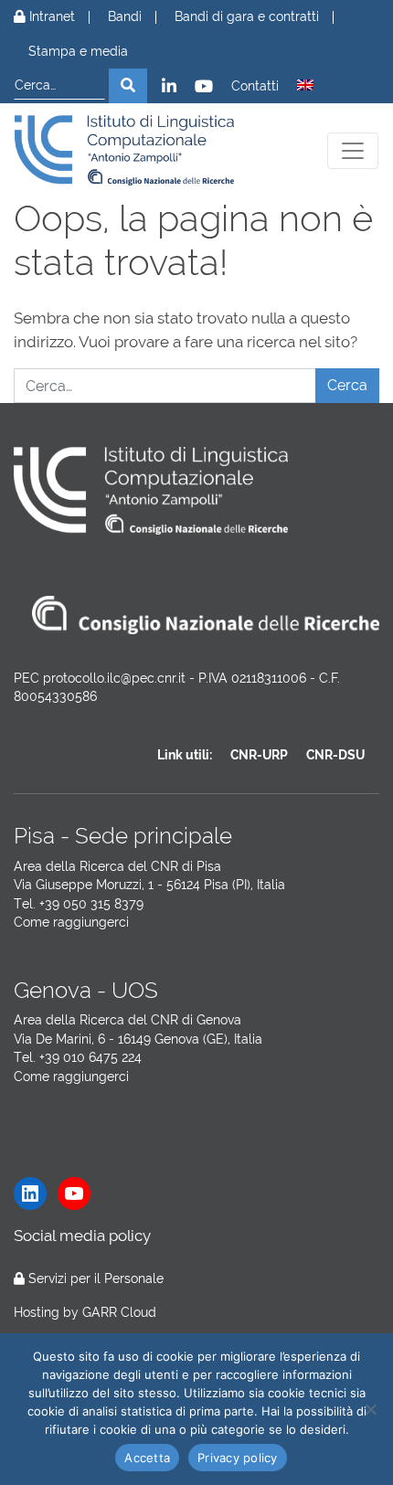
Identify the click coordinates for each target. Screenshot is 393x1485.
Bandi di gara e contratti (247, 17)
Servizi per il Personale (96, 1278)
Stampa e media (78, 51)
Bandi (125, 17)
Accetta (147, 1457)
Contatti (255, 86)
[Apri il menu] (352, 151)
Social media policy (82, 1235)
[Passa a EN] (305, 85)
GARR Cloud (119, 1312)
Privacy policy (237, 1457)
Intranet (50, 17)
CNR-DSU (335, 755)
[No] (370, 1409)
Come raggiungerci (71, 922)
